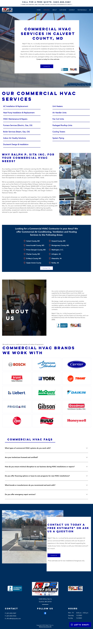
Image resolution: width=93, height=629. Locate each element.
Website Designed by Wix (45, 626)
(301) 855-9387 (62, 2)
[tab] (30, 439)
